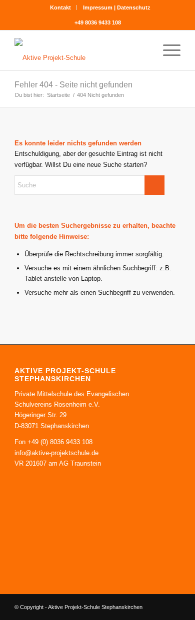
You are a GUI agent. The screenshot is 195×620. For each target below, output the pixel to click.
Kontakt (60, 7)
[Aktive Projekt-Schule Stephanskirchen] (80, 50)
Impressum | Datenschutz (116, 7)
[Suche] (143, 50)
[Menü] (166, 50)
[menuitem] (60, 7)
